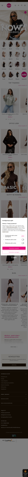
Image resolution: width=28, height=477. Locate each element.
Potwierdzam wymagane (14, 252)
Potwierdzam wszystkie (14, 248)
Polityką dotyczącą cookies (11, 226)
